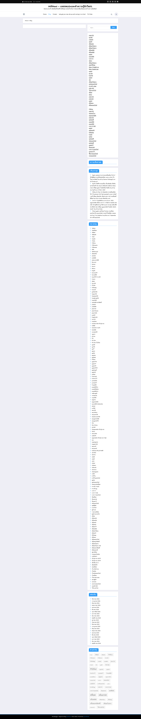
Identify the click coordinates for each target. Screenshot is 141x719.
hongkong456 (95, 298)
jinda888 (94, 306)
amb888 (94, 258)
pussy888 (91, 57)
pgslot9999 (95, 368)
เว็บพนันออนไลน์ (96, 573)
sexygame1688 (95, 419)
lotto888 (94, 330)
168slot (93, 228)
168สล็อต (94, 230)
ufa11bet (94, 452)
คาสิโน (94, 476)
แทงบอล (94, 582)
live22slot (94, 321)
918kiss (91, 109)
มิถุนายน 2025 (95, 628)
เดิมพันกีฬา (95, 565)
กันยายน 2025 (95, 622)
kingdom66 (94, 317)
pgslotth (94, 372)
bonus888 (94, 275)
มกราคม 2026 (95, 614)
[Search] (111, 14)
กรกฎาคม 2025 (96, 626)
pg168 (90, 37)
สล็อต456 (94, 520)
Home (44, 14)
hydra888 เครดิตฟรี (97, 302)
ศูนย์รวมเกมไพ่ (96, 514)
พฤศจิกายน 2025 (96, 618)
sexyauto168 (95, 414)
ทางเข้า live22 (95, 486)
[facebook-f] (108, 1)
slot (90, 80)
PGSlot (93, 359)
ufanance (94, 469)
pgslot (90, 54)
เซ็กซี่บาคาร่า (95, 563)
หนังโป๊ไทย (92, 65)
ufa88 (93, 457)
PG (92, 338)
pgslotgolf (94, 370)
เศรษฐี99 (94, 579)
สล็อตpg (94, 535)
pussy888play (95, 389)
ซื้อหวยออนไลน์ (93, 154)
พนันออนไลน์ (95, 503)
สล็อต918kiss (95, 531)
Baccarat (94, 262)
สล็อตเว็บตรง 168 (96, 546)
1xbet (93, 237)
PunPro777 (94, 378)
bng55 (93, 270)
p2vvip (93, 336)
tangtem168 (95, 444)
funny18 (94, 290)
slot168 (93, 427)
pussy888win (95, 391)
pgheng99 (92, 130)
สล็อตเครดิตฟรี (96, 541)
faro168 (94, 283)
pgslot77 (91, 145)
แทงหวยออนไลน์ (96, 584)
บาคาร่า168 (92, 126)
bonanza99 (94, 273)
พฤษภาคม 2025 (96, 631)
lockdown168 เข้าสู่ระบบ (98, 323)
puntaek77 (94, 383)
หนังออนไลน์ (92, 141)
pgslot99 (94, 366)
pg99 (101, 665)
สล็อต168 (94, 518)
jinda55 (91, 40)
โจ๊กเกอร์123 (92, 90)
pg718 (93, 347)
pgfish (93, 353)
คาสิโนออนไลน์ (96, 478)
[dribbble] (113, 1)
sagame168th (92, 116)
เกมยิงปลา (94, 556)
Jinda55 (94, 304)
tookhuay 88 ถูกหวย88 (97, 450)
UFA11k (93, 455)
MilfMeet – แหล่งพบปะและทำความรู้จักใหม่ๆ (70, 6)
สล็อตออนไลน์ (93, 105)
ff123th (93, 285)
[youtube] (117, 1)
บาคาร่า (91, 59)
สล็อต (90, 92)
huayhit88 (94, 300)
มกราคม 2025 (95, 639)
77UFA (93, 241)
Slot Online (94, 425)
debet (93, 281)
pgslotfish (101, 669)
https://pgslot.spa (93, 69)
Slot (93, 423)
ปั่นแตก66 (92, 147)
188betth (94, 234)
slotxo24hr (94, 433)
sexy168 (94, 410)
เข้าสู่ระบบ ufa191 (96, 558)
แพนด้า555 (95, 586)
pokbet (93, 374)
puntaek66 (94, 381)
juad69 (93, 315)
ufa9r (93, 461)
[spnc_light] (116, 14)
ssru (93, 440)
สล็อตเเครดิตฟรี (96, 548)
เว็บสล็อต (94, 575)
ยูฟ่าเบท (94, 510)
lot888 (93, 326)
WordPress (68, 716)
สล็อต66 (91, 44)
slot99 (90, 42)
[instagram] (115, 1)
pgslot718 (94, 361)
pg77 (93, 349)
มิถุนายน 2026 (95, 603)
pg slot (91, 73)
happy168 (94, 294)
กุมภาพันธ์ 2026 (96, 612)
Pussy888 (94, 385)
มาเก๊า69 (94, 508)
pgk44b (94, 357)
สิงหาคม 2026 (95, 599)
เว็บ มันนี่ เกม (95, 569)
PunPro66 (94, 376)
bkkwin (93, 268)
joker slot (91, 88)
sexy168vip (94, 412)
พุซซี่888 (94, 505)
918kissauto (95, 245)
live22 (90, 135)
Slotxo (93, 431)
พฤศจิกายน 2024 (96, 643)
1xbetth (93, 239)
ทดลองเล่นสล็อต (96, 484)
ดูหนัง (90, 137)
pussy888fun (95, 387)
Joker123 (94, 309)
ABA (93, 249)
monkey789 (94, 332)
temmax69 (94, 448)
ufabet (93, 463)
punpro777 (92, 152)
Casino (93, 279)
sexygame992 (95, 421)
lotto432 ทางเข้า (96, 328)
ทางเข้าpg (94, 488)
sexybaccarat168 (96, 417)
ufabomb (94, 467)
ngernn (93, 334)
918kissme (94, 247)
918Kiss (94, 243)
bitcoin (93, 266)
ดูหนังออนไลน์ (93, 84)
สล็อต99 (94, 533)
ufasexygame (95, 472)
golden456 (94, 292)
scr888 (93, 408)
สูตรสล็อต (94, 552)
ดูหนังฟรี (91, 120)
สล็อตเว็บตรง (92, 46)
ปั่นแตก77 (94, 501)
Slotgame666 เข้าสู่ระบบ (98, 429)
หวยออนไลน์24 (96, 554)
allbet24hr (94, 254)
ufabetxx (94, 465)
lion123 (94, 319)
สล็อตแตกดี (95, 550)
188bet (93, 232)
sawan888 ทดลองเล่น (97, 404)
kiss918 (91, 76)
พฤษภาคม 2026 (96, 605)
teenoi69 (94, 446)
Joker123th (94, 313)
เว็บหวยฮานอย (95, 577)
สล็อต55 (94, 522)
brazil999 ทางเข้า (96, 277)
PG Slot (94, 340)
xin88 (93, 474)
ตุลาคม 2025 (95, 620)
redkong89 (94, 393)
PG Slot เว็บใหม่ (96, 342)
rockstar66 (94, 395)
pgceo (93, 351)
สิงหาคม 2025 (95, 624)
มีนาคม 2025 (95, 635)
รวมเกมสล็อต (95, 512)
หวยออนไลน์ (92, 156)
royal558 (94, 397)
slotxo (90, 61)
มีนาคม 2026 (95, 609)
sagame (94, 400)
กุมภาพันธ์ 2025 (96, 637)
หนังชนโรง (92, 113)
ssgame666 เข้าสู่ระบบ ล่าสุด (99, 438)
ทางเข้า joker (92, 86)
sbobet (93, 406)
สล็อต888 (91, 50)
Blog (49, 14)
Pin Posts (89, 14)
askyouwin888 (95, 260)
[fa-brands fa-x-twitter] (110, 1)
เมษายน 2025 (95, 633)
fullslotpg (91, 132)
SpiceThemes (86, 716)
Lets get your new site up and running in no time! (72, 14)
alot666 (94, 256)
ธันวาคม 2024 (95, 641)
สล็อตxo (91, 103)
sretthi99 (94, 436)
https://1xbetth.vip (94, 67)
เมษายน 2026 (95, 607)
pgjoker (94, 355)
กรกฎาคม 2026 (96, 601)
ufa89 (93, 459)
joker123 (91, 35)
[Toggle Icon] (24, 14)
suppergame (95, 442)
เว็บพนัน (94, 571)
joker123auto (95, 311)
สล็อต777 (94, 527)
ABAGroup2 (95, 251)
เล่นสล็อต (94, 567)
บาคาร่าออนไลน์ (93, 149)
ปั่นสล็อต (94, 497)
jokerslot (91, 99)
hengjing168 (95, 296)
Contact (55, 14)
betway (93, 264)
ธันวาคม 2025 (95, 616)
